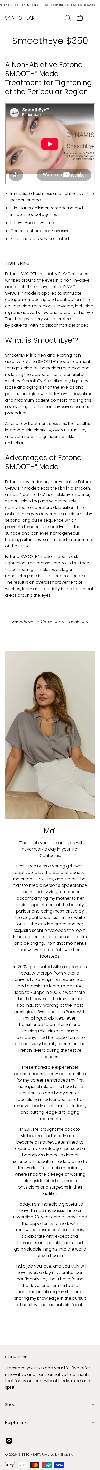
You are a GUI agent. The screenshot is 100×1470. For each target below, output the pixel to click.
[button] (67, 18)
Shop (10, 1404)
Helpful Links (16, 1422)
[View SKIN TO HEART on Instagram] (9, 1441)
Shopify (66, 1454)
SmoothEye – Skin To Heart (38, 622)
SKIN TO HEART (21, 18)
